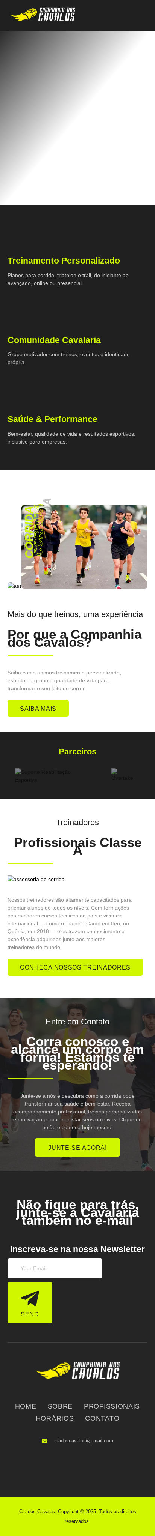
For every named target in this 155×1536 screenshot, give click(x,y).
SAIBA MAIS (38, 709)
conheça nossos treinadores (75, 967)
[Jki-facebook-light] (64, 1466)
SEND (30, 1314)
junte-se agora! (77, 1148)
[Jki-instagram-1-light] (88, 1466)
